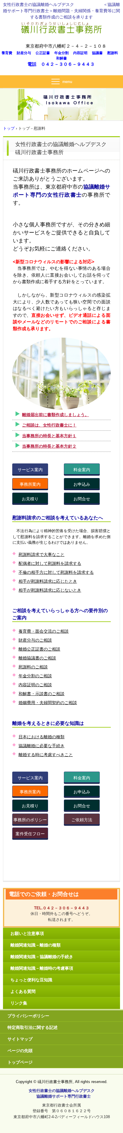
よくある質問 (23, 991)
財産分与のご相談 (35, 640)
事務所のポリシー (30, 819)
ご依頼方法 (81, 819)
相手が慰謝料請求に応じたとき (48, 581)
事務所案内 (30, 484)
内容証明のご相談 (35, 684)
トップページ (20, 1062)
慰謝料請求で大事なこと (41, 554)
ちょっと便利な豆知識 (31, 979)
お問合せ (81, 498)
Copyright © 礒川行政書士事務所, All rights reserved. (61, 1081)
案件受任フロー (30, 833)
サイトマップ (20, 1039)
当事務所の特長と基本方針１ (49, 435)
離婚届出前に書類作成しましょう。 (55, 414)
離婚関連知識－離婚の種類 (35, 945)
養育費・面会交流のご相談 (44, 631)
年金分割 (63, 53)
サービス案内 (30, 469)
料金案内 (81, 469)
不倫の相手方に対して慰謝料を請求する (56, 572)
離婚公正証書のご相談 (39, 649)
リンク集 (18, 1003)
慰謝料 (114, 53)
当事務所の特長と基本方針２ (49, 446)
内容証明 (82, 53)
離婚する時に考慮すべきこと (46, 754)
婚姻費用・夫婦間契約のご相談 (48, 702)
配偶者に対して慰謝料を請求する (50, 563)
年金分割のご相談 (35, 675)
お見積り (30, 498)
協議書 (99, 53)
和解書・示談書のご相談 (41, 693)
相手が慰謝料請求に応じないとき (50, 590)
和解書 (61, 58)
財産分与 (26, 53)
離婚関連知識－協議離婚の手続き (41, 956)
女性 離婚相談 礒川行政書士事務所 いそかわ (61, 26)
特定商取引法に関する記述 (32, 1027)
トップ (9, 128)
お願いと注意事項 (27, 933)
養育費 (8, 53)
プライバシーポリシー (28, 1015)
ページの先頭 (20, 1050)
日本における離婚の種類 (41, 736)
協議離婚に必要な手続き (41, 745)
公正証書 (44, 53)
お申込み (81, 484)
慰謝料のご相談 (33, 667)
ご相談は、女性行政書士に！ (49, 425)
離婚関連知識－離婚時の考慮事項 (41, 968)
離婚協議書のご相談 (37, 658)
